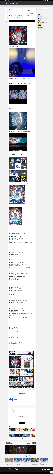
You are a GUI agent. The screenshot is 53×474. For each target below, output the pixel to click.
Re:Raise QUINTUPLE (16, 233)
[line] (6, 13)
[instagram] (47, 0)
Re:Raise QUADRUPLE (16, 264)
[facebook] (6, 10)
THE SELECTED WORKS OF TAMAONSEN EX (18, 131)
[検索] (46, 8)
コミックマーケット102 (25, 15)
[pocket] (24, 393)
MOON (14, 256)
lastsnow (14, 236)
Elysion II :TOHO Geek (17, 273)
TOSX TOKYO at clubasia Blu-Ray (17, 183)
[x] (6, 11)
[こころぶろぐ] (12, 3)
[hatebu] (6, 12)
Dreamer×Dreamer (17, 317)
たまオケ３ (15, 278)
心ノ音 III (14, 249)
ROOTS (14, 254)
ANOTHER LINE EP (16, 281)
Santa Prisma (15, 252)
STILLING (15, 276)
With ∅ (14, 304)
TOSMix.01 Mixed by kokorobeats (18, 230)
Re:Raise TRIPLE (16, 287)
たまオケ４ (15, 259)
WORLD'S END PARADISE (17, 267)
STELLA (14, 285)
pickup (38, 12)
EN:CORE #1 (15, 238)
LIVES (14, 262)
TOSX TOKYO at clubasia (19, 241)
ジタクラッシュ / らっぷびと (15, 337)
